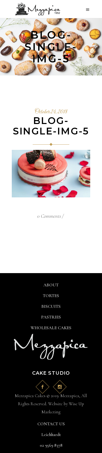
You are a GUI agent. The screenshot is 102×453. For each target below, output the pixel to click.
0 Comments (49, 216)
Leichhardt (51, 434)
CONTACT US (51, 424)
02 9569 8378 (51, 445)
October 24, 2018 (51, 112)
